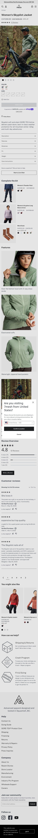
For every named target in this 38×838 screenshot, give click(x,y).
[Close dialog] (33, 402)
